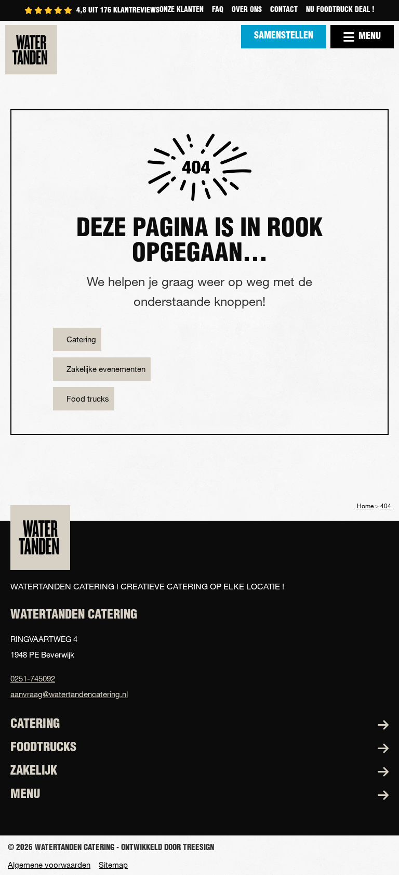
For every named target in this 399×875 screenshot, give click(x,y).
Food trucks (87, 398)
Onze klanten (181, 10)
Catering (81, 339)
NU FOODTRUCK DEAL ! (340, 10)
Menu (369, 37)
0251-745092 (32, 678)
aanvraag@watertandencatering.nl (69, 694)
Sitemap (113, 865)
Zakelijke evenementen (105, 369)
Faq (217, 10)
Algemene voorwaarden (49, 865)
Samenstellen (283, 36)
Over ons (247, 10)
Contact (284, 10)
